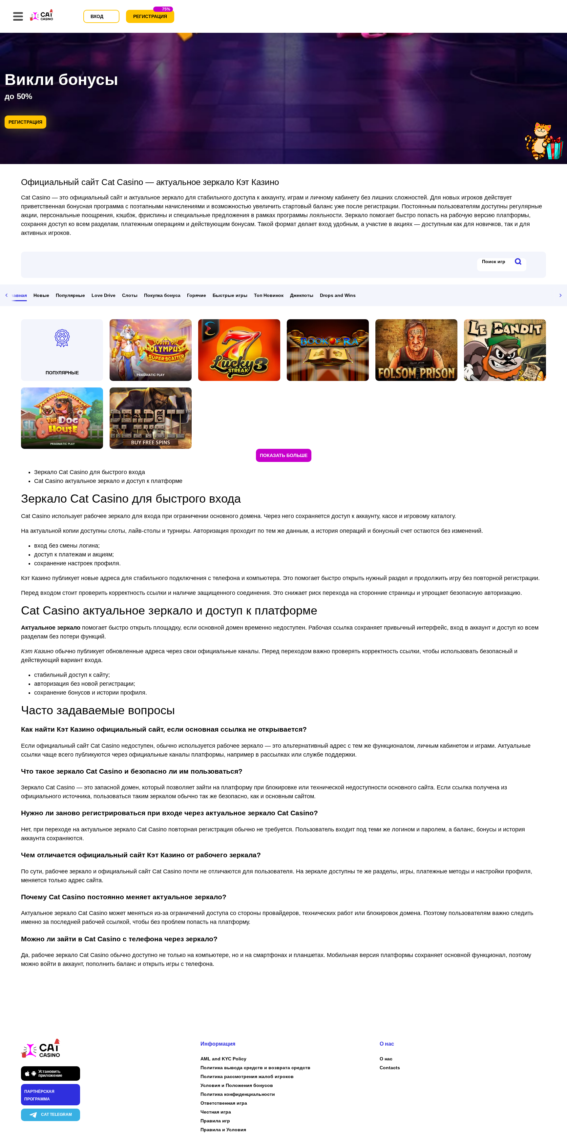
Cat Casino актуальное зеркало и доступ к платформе (108, 481)
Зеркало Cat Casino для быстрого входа (89, 472)
